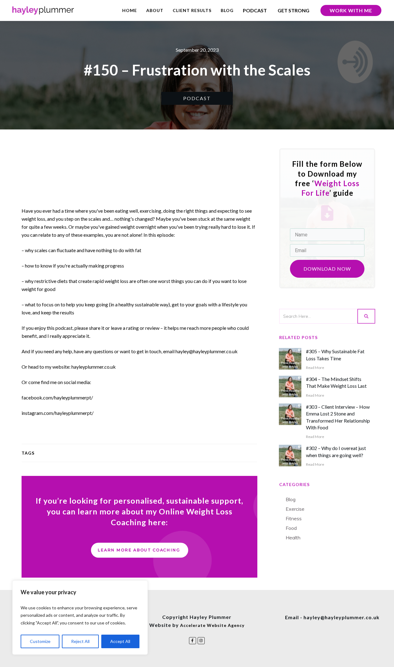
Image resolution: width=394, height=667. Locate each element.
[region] (80, 617)
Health (293, 537)
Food (291, 528)
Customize (40, 641)
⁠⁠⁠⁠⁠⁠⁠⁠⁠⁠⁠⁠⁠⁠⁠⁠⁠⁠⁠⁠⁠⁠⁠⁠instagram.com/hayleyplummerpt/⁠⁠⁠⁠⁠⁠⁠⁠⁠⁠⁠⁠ (58, 413)
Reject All (80, 641)
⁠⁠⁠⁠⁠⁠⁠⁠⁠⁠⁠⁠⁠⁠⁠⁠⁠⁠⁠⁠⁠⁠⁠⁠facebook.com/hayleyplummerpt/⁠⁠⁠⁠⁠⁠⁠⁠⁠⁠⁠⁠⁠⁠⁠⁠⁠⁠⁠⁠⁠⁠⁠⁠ (57, 397)
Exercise (295, 509)
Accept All (120, 641)
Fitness (294, 518)
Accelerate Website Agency (212, 625)
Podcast (197, 98)
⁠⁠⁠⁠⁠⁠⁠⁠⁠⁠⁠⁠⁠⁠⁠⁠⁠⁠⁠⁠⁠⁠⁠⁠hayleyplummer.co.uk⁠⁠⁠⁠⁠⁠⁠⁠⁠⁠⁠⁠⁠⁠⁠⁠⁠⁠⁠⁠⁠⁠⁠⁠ (93, 367)
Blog (291, 499)
